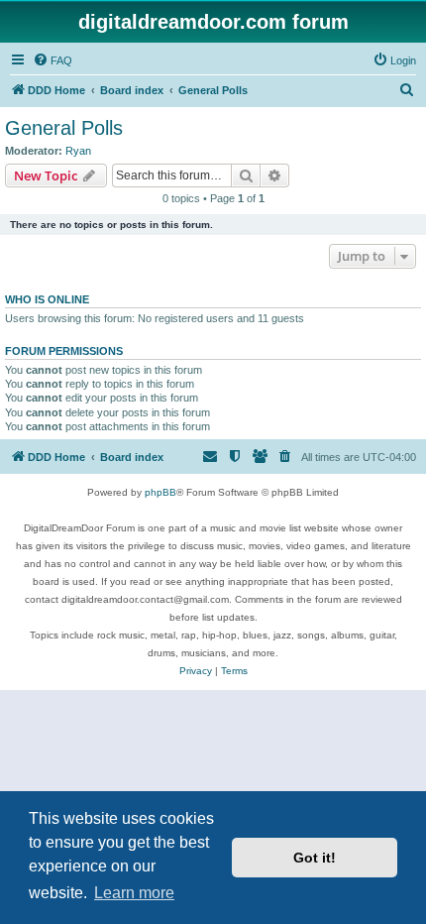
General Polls (64, 128)
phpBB (160, 492)
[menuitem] (52, 60)
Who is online (47, 299)
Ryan (78, 151)
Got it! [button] (314, 858)
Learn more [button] (134, 892)
